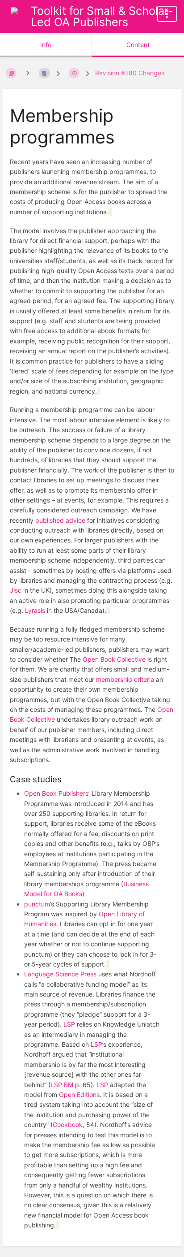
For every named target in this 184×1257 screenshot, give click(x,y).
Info (45, 44)
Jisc (15, 590)
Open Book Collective (114, 659)
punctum (37, 904)
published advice (60, 520)
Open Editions (79, 1094)
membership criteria (125, 679)
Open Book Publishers (56, 793)
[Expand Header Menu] (167, 14)
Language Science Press (60, 974)
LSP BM (61, 1084)
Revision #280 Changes (129, 73)
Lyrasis (35, 610)
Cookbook (68, 1124)
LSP (69, 1024)
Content (138, 44)
